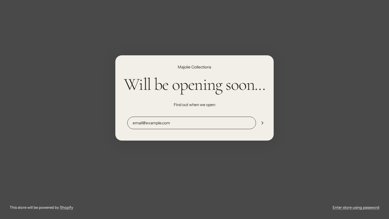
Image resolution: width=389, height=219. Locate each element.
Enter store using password (356, 207)
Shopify (66, 207)
